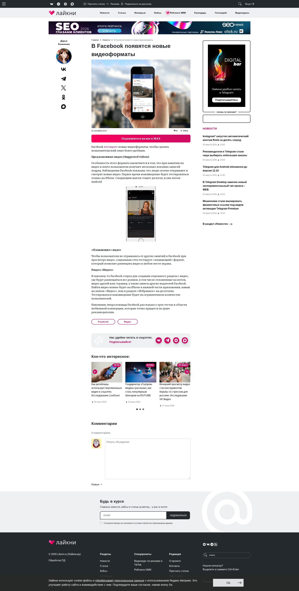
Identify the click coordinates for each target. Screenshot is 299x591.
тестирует (111, 146)
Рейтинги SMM (178, 13)
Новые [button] (95, 484)
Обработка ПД (57, 560)
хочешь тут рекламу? (227, 112)
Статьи (122, 13)
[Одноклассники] (63, 97)
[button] (137, 409)
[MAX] (64, 106)
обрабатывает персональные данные (119, 580)
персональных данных (162, 523)
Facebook (103, 321)
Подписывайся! (120, 342)
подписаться (178, 515)
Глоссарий (221, 13)
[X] (63, 88)
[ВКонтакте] (63, 69)
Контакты (174, 566)
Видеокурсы (242, 13)
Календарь (200, 13)
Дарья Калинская (64, 42)
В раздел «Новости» (216, 224)
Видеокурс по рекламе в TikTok (148, 563)
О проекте (175, 561)
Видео (127, 321)
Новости (104, 13)
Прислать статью (179, 571)
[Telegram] (63, 78)
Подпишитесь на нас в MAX (140, 138)
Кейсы (157, 13)
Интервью (140, 13)
